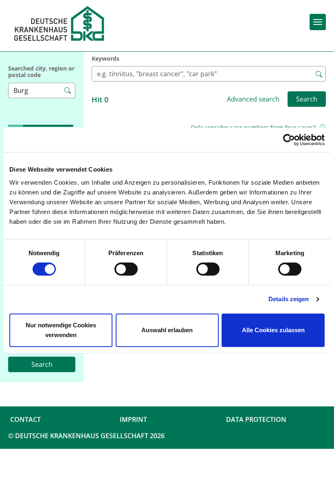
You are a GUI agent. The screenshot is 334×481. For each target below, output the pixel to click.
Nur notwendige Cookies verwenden (61, 330)
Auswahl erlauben (167, 330)
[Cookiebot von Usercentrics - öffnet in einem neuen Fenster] (289, 140)
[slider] (22, 111)
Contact (25, 419)
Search (42, 364)
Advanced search (253, 99)
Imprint (133, 419)
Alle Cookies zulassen (273, 330)
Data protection (256, 419)
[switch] (126, 269)
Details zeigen (288, 299)
